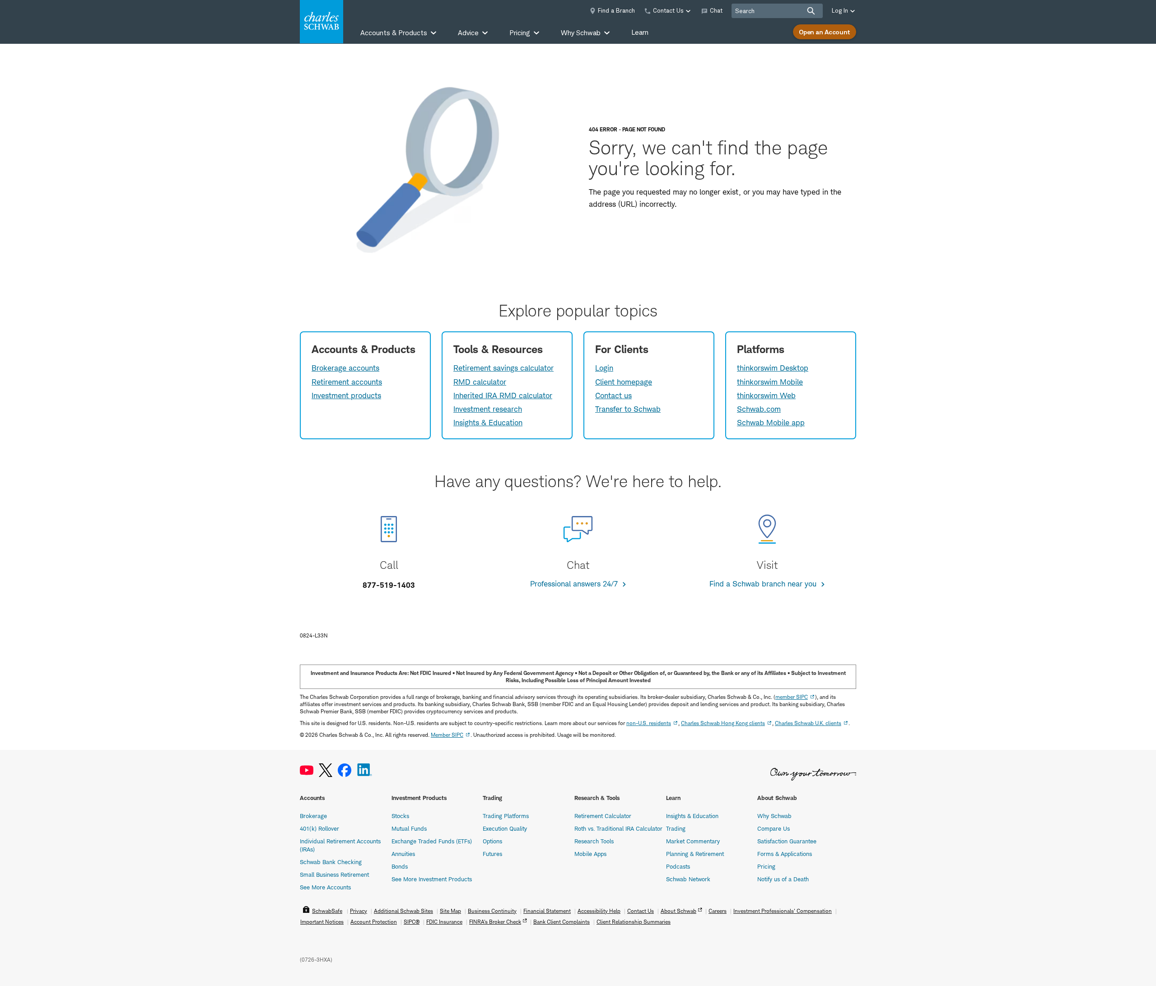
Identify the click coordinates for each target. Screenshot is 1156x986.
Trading (675, 828)
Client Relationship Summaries (634, 921)
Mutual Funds (409, 828)
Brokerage (313, 815)
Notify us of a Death (783, 879)
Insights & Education (487, 422)
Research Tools (594, 841)
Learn (639, 32)
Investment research (487, 409)
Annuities (403, 853)
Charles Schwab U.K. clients (808, 723)
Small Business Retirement (334, 874)
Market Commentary (693, 841)
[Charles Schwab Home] (321, 21)
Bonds (400, 866)
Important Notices (322, 921)
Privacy (358, 910)
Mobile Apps (590, 853)
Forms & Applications (784, 853)
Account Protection (373, 921)
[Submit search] (811, 11)
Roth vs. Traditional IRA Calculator (618, 828)
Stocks (400, 815)
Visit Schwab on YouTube (306, 770)
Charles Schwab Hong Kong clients (723, 723)
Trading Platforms (506, 815)
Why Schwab (774, 815)
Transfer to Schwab (628, 409)
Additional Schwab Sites (403, 910)
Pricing (766, 866)
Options (492, 841)
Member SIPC (447, 734)
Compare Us (773, 828)
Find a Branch (616, 10)
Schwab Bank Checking (331, 861)
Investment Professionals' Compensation (782, 910)
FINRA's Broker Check (495, 921)
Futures (492, 853)
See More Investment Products (432, 879)
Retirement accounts (347, 381)
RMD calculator (479, 381)
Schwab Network (688, 879)
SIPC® (412, 921)
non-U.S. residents (648, 723)
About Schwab (678, 910)
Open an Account (824, 32)
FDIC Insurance (444, 921)
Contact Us (640, 910)
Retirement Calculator (602, 815)
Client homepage (623, 381)
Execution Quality (505, 828)
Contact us (613, 395)
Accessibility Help (599, 910)
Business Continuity (492, 910)
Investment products (346, 395)
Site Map (450, 910)
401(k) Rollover (319, 828)
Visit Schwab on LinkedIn (365, 770)
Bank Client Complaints (561, 921)
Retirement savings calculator (503, 367)
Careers (718, 910)
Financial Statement (547, 910)
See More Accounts (325, 887)
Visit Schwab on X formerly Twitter (325, 770)
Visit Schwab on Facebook (344, 770)
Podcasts (678, 866)
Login (604, 367)
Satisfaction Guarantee (786, 841)
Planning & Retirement (695, 853)
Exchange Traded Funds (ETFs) (432, 841)
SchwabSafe (327, 910)
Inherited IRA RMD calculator (502, 395)
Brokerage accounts (345, 367)
